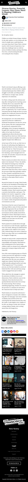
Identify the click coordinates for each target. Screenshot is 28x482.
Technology (14, 442)
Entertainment (8, 25)
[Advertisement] (14, 70)
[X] (5, 331)
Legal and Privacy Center (14, 451)
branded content (20, 320)
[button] (2, 2)
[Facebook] (2, 331)
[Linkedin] (8, 331)
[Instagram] (14, 331)
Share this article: (7, 328)
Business (14, 431)
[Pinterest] (11, 331)
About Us (14, 448)
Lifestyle (14, 437)
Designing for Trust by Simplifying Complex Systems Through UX (19, 368)
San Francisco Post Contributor (15, 17)
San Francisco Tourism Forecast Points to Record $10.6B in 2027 (7, 385)
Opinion (14, 439)
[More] (17, 331)
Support (14, 454)
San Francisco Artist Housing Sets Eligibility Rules (8, 403)
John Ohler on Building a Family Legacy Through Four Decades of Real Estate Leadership (8, 369)
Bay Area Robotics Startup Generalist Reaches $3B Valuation (19, 403)
